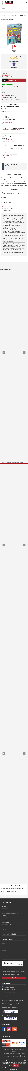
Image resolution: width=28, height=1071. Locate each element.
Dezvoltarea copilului (18, 15)
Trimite (13, 977)
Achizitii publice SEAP (6, 924)
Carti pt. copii (8, 15)
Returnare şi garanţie (6, 917)
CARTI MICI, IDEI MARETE (12, 106)
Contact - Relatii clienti (6, 927)
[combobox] (14, 8)
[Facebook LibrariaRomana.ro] (4, 1031)
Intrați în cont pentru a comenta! (8, 891)
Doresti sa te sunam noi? (10, 992)
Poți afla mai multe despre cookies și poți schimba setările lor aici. (14, 1068)
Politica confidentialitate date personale (10, 913)
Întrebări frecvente (5, 922)
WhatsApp (4, 929)
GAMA (16, 104)
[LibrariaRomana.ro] (7, 4)
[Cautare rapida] (25, 8)
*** (15, 19)
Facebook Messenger (9, 987)
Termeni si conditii (5, 908)
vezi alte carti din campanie (11, 167)
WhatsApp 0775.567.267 (10, 989)
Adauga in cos (14, 80)
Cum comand (4, 915)
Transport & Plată (5, 920)
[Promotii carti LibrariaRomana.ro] (9, 1031)
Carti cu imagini (7, 210)
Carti (2, 15)
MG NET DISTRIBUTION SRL (16, 1000)
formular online (12, 1015)
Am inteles (16, 1065)
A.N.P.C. (11, 1009)
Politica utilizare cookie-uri (7, 911)
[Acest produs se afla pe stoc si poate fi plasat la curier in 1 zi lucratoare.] (17, 86)
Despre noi (4, 906)
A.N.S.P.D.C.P (5, 1004)
